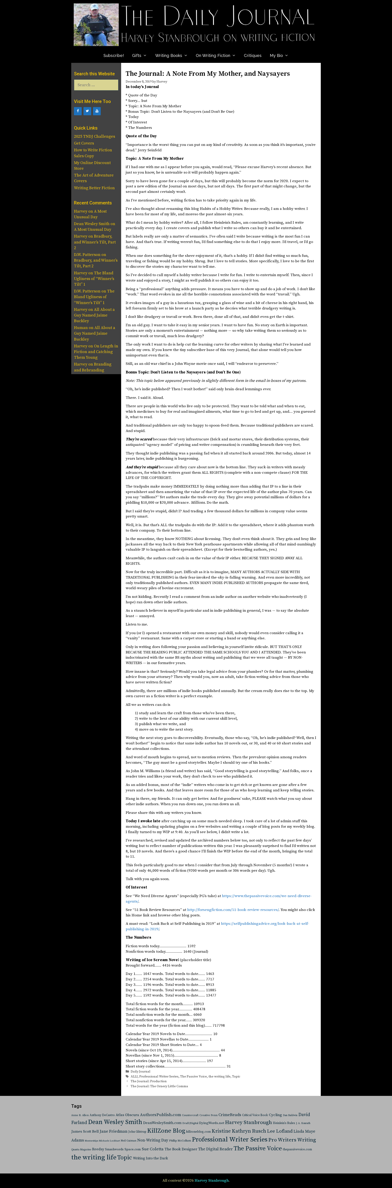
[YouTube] (97, 111)
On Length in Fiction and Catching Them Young (96, 352)
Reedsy (98, 1149)
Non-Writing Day (152, 1140)
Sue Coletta (153, 1149)
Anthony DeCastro (102, 1115)
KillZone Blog (166, 1131)
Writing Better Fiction (94, 188)
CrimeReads (229, 1114)
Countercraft (190, 1115)
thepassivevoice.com (297, 1149)
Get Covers (84, 143)
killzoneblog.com (198, 1132)
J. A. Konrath (303, 1123)
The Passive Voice (193, 1077)
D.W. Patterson (87, 254)
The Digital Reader (215, 1149)
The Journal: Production (149, 1081)
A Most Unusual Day (92, 229)
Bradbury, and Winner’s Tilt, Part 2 (95, 242)
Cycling (275, 1114)
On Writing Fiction (213, 55)
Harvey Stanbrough (248, 1122)
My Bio (276, 55)
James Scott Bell (85, 1131)
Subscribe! (113, 55)
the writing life (219, 1077)
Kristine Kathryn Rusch (239, 1131)
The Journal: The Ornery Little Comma (159, 1086)
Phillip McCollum (180, 1140)
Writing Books (168, 55)
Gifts (136, 55)
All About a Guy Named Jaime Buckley (94, 315)
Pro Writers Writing (292, 1140)
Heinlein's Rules (284, 1123)
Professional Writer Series (159, 1077)
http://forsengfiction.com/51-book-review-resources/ (233, 909)
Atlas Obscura (127, 1115)
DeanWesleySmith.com (162, 1123)
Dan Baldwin (290, 1115)
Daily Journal (140, 1072)
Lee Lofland (280, 1131)
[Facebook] (78, 111)
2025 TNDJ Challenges (94, 136)
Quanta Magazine (81, 1149)
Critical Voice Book (255, 1115)
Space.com (133, 1149)
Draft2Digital (190, 1123)
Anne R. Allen (80, 1115)
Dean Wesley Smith (115, 1122)
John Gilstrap (137, 1132)
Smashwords (114, 1149)
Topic (236, 1077)
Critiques (253, 55)
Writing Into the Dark (150, 1158)
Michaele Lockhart (109, 1140)
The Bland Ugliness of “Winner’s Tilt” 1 (94, 278)
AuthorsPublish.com (160, 1114)
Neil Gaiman (128, 1140)
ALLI (134, 1077)
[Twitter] (87, 111)
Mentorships (91, 1140)
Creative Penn (208, 1115)
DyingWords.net (211, 1123)
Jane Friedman (113, 1131)
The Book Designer (180, 1149)
